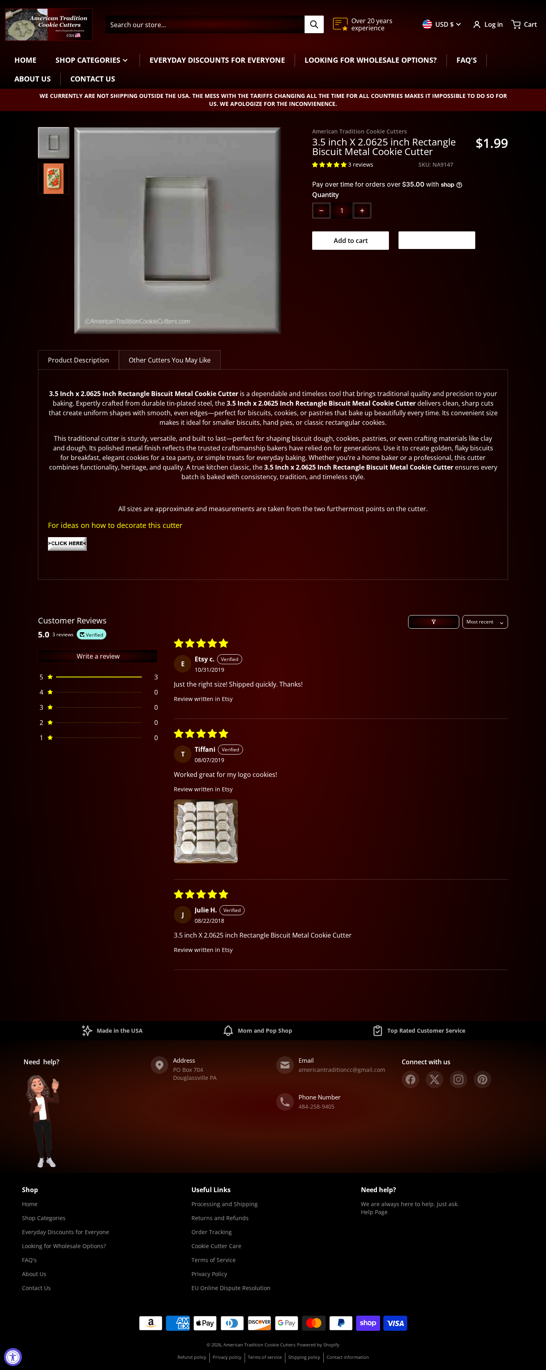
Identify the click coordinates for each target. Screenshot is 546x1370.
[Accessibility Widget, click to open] (13, 1357)
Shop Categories (44, 1218)
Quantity (325, 194)
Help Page (374, 1212)
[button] (330, 164)
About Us (34, 1274)
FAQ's (29, 1260)
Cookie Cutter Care (216, 1246)
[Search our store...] (314, 24)
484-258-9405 (317, 1106)
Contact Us (36, 1288)
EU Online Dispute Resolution (231, 1288)
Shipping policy (304, 1357)
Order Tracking (211, 1232)
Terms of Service (213, 1260)
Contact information (348, 1357)
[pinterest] (482, 1079)
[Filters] (433, 622)
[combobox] (214, 24)
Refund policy (191, 1357)
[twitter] (434, 1079)
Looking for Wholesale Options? (64, 1246)
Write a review (98, 656)
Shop (30, 1190)
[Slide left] (78, 230)
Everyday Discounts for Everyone (65, 1232)
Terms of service (265, 1357)
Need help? (378, 1190)
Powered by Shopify (318, 1345)
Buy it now (437, 240)
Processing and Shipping (224, 1204)
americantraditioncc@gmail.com (342, 1069)
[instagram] (458, 1079)
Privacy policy (227, 1357)
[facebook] (410, 1079)
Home (30, 1204)
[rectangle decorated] (273, 544)
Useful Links (211, 1190)
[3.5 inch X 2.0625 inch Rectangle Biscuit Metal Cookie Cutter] (53, 142)
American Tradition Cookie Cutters (259, 1345)
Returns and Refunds (220, 1218)
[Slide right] (276, 230)
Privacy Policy (209, 1274)
